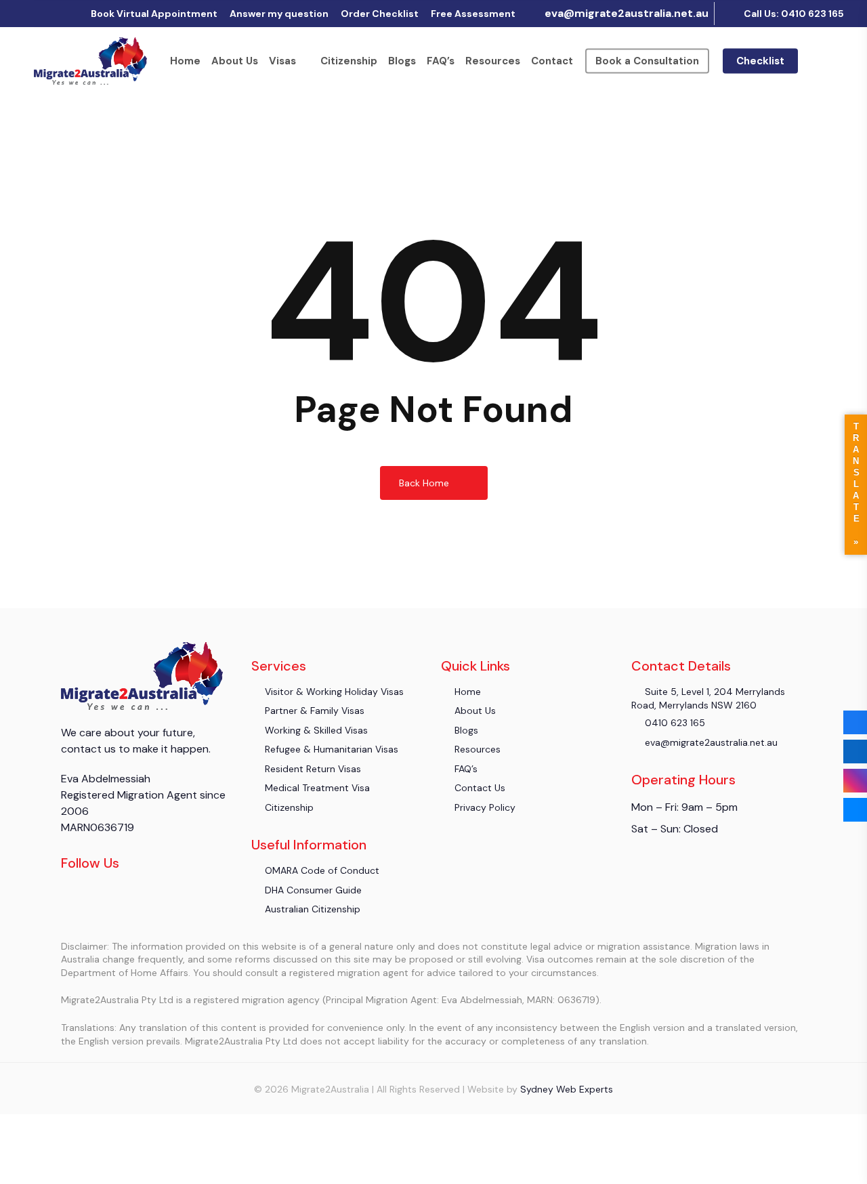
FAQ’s (440, 61)
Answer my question (279, 13)
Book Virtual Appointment (154, 13)
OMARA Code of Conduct (320, 870)
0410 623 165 (673, 723)
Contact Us (478, 788)
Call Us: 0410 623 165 (793, 13)
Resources (492, 61)
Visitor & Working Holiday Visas (333, 691)
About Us (234, 61)
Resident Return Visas (311, 769)
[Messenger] (855, 810)
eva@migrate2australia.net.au (625, 13)
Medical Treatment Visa (316, 788)
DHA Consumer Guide (312, 890)
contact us (88, 749)
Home (185, 61)
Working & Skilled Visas (315, 730)
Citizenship (348, 61)
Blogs (402, 61)
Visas (282, 61)
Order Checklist (380, 13)
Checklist (760, 61)
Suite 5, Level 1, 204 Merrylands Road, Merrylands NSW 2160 (708, 698)
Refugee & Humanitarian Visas (330, 749)
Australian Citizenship (311, 909)
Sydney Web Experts (566, 1089)
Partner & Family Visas (313, 710)
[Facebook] (855, 722)
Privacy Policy (483, 807)
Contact (552, 61)
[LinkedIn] (855, 751)
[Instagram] (855, 780)
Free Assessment (473, 13)
